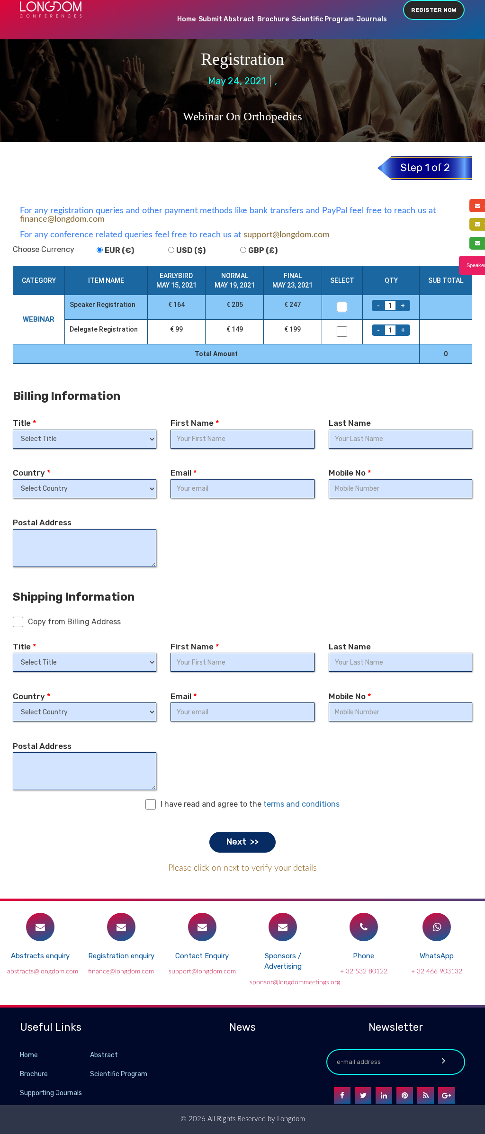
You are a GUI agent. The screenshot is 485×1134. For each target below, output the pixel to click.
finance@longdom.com (62, 219)
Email (184, 472)
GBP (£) (263, 250)
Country (32, 472)
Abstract (104, 1055)
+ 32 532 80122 (363, 971)
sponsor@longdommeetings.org (295, 982)
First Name (195, 423)
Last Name (350, 423)
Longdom (290, 1119)
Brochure (273, 19)
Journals (372, 19)
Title (24, 423)
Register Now (434, 10)
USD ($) (191, 250)
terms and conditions (301, 804)
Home (186, 19)
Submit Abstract (226, 19)
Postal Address (42, 522)
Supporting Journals (51, 1093)
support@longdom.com (286, 235)
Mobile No (350, 472)
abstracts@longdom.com (42, 971)
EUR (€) (119, 250)
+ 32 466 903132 (436, 971)
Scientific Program (323, 19)
